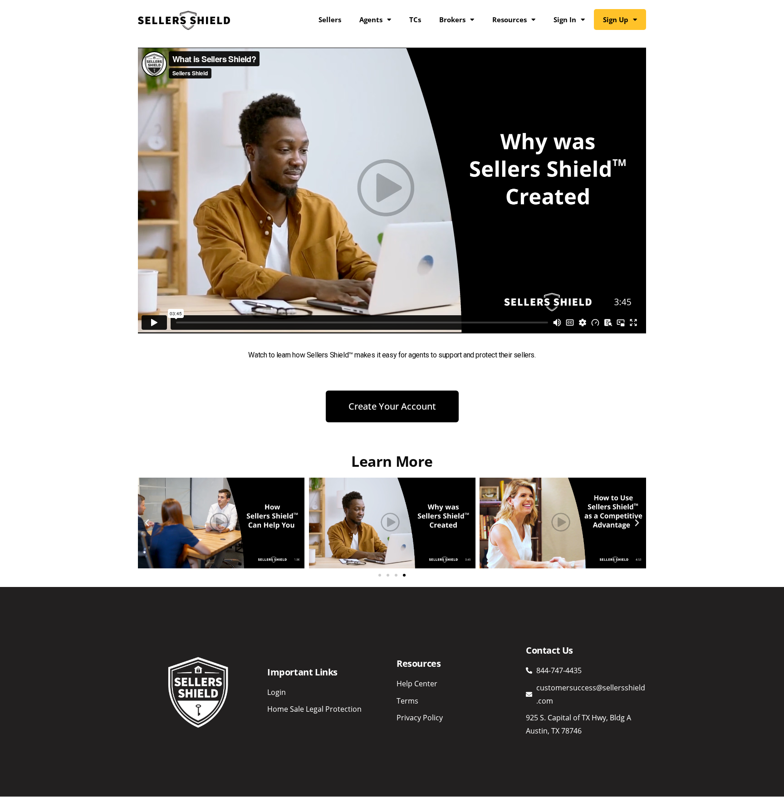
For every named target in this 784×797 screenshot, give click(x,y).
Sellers (329, 19)
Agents (370, 19)
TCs (415, 19)
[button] (147, 523)
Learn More (392, 461)
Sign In (565, 19)
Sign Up (615, 19)
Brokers (452, 19)
